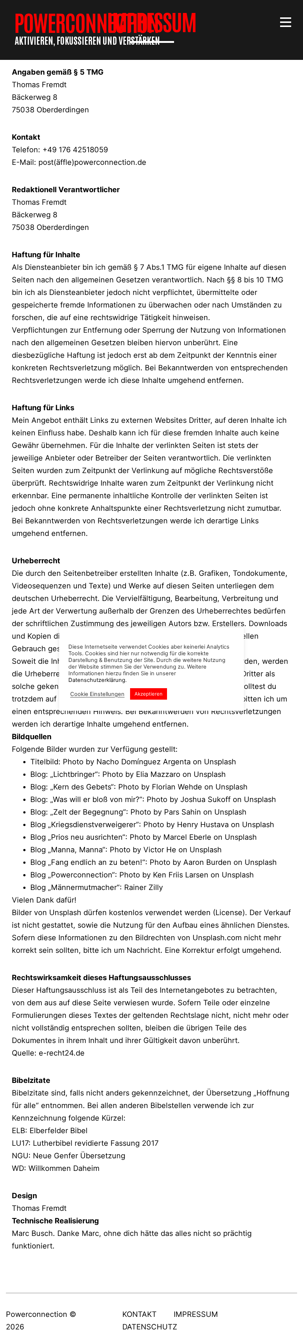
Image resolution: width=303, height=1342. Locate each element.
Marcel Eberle (187, 837)
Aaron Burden (207, 862)
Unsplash (220, 761)
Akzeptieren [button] (149, 694)
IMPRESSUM (196, 1314)
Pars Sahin (182, 812)
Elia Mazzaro (158, 774)
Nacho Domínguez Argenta (143, 761)
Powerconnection (86, 21)
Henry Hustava (203, 824)
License (228, 912)
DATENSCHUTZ (149, 1326)
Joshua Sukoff (205, 799)
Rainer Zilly (143, 887)
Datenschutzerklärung (96, 680)
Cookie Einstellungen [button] (97, 694)
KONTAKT (139, 1314)
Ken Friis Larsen (180, 874)
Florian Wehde (177, 786)
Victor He (159, 849)
